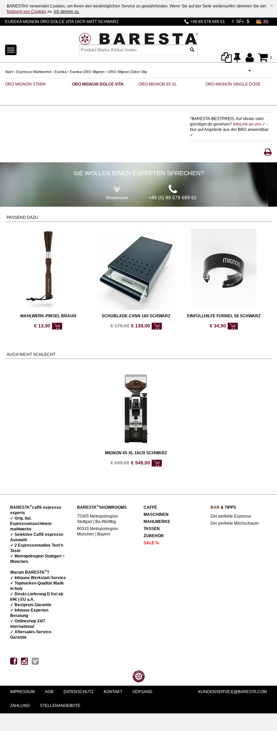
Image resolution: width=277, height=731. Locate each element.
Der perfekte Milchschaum (234, 523)
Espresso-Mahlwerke (33, 72)
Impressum (22, 691)
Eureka (61, 72)
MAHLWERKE (157, 521)
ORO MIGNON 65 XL (157, 84)
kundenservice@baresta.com (232, 691)
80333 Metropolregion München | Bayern (97, 531)
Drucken (268, 152)
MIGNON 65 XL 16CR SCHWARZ (136, 453)
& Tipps (223, 507)
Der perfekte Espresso (230, 516)
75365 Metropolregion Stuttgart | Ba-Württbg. (97, 519)
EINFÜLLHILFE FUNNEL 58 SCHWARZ (223, 316)
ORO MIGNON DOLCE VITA (98, 84)
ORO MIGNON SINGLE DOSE (232, 84)
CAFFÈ (150, 507)
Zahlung (20, 705)
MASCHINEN (156, 514)
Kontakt (113, 691)
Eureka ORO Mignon (87, 72)
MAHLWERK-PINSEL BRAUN (48, 316)
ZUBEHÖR (154, 535)
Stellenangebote (60, 705)
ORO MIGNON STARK (25, 84)
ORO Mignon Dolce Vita (127, 72)
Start (9, 72)
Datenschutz (79, 691)
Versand (142, 691)
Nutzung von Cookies (26, 11)
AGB (49, 691)
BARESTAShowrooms (102, 507)
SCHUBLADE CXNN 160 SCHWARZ (136, 316)
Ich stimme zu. (67, 11)
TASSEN (152, 528)
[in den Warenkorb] (57, 326)
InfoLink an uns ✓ (250, 124)
